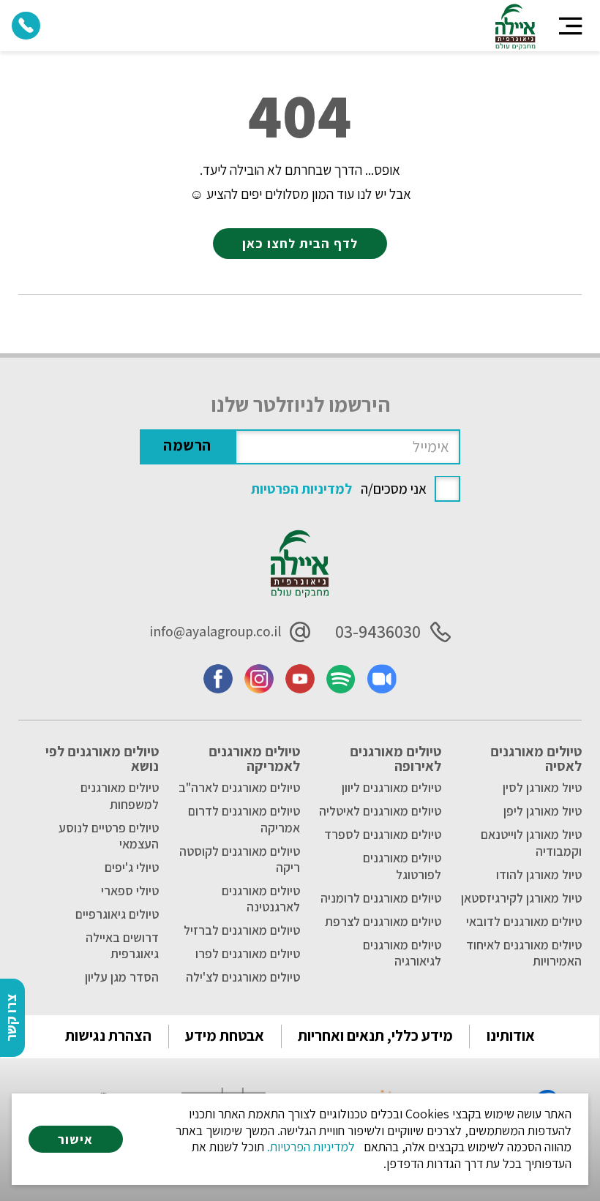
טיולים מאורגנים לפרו (247, 954)
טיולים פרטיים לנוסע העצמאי (109, 836)
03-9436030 (378, 632)
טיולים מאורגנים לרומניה (380, 898)
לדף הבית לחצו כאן (300, 243)
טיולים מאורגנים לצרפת (383, 922)
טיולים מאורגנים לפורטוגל (402, 866)
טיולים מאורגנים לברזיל (242, 930)
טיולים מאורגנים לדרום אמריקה (244, 819)
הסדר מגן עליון (122, 977)
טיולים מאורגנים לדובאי (524, 922)
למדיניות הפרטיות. (311, 1146)
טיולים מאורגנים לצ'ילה (243, 977)
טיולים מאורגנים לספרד (382, 835)
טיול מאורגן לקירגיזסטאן (521, 898)
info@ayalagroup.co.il (215, 631)
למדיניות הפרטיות (301, 488)
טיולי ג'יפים (132, 867)
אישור (75, 1139)
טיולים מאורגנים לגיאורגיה (402, 953)
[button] (570, 25)
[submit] (187, 446)
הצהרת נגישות (108, 1035)
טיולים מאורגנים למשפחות (119, 796)
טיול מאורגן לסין (542, 788)
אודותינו (511, 1035)
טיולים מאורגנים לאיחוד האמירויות (524, 953)
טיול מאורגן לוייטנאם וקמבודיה (531, 843)
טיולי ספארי (130, 891)
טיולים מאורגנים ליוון (391, 788)
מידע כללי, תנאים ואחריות (375, 1035)
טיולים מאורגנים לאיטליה (380, 811)
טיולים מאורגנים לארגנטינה (261, 899)
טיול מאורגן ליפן (542, 811)
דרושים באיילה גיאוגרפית (122, 946)
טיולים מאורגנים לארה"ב (239, 788)
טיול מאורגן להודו (539, 875)
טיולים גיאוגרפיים (117, 914)
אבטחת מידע (224, 1035)
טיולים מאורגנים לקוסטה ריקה (239, 859)
